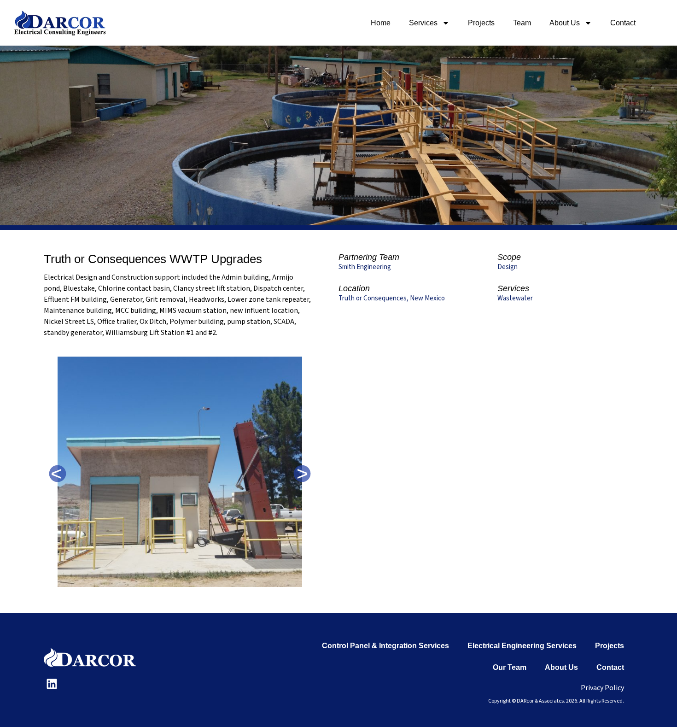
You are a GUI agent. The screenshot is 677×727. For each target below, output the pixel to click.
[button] (57, 473)
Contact (623, 23)
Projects (481, 23)
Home (381, 23)
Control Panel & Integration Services (385, 646)
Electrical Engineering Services (522, 646)
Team (522, 23)
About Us (564, 23)
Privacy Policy (602, 688)
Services (423, 23)
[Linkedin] (52, 684)
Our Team (509, 667)
